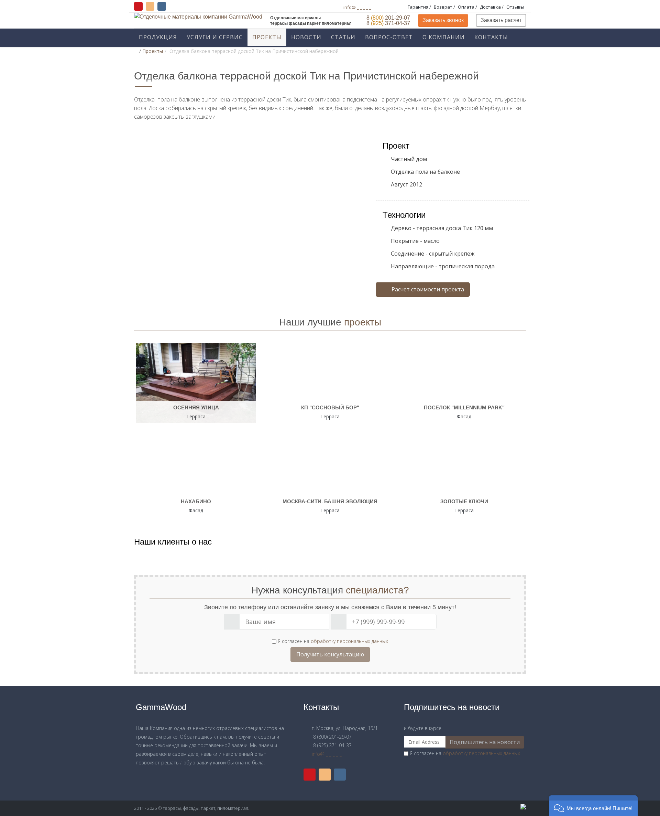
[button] (593, 805)
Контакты (491, 37)
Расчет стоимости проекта (427, 289)
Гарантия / (420, 7)
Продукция (158, 37)
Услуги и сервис (215, 37)
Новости (306, 37)
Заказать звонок (443, 20)
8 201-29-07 (387, 18)
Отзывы (515, 7)
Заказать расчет (501, 20)
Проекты (267, 37)
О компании (443, 37)
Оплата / (468, 7)
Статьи (343, 37)
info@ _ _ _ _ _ (357, 7)
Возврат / (445, 7)
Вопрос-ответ (389, 37)
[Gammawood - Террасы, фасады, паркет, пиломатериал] (464, 806)
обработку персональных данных (349, 641)
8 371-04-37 (387, 23)
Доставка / (492, 7)
